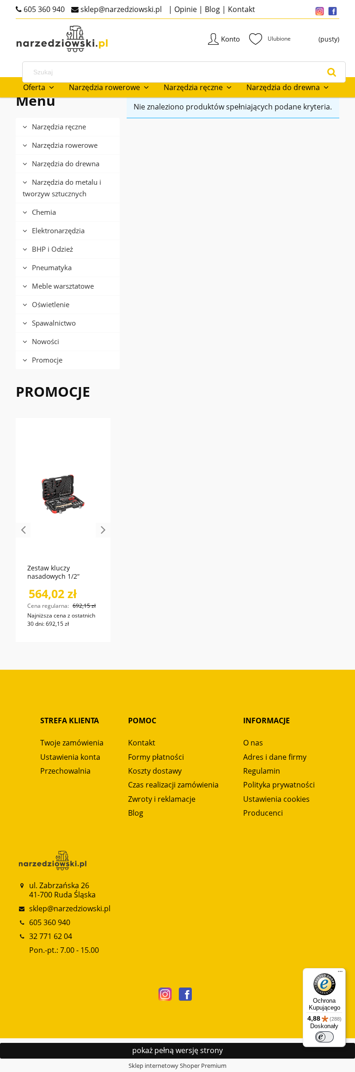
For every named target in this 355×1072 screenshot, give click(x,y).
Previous (23, 530)
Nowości (45, 341)
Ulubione (270, 39)
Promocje (47, 359)
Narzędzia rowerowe (65, 145)
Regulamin (261, 771)
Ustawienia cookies (276, 799)
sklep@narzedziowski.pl (120, 9)
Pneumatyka (52, 267)
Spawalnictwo (54, 322)
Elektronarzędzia (58, 230)
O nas (253, 743)
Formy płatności (156, 757)
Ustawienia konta (70, 757)
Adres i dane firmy (274, 757)
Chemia (44, 212)
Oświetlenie (50, 304)
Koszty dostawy (155, 771)
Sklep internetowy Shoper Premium (177, 1065)
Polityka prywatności (279, 785)
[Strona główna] (48, 39)
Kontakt (240, 9)
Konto (230, 38)
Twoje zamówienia (72, 743)
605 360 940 (43, 9)
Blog (211, 9)
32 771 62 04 (50, 936)
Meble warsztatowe (63, 286)
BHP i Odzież (52, 249)
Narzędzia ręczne (59, 126)
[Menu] (340, 973)
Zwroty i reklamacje (162, 799)
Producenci (263, 813)
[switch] (324, 1036)
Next (103, 530)
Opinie (184, 9)
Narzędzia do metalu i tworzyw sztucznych (62, 187)
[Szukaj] (332, 72)
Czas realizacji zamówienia (173, 785)
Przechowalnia (65, 771)
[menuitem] (38, 87)
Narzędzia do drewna (65, 163)
